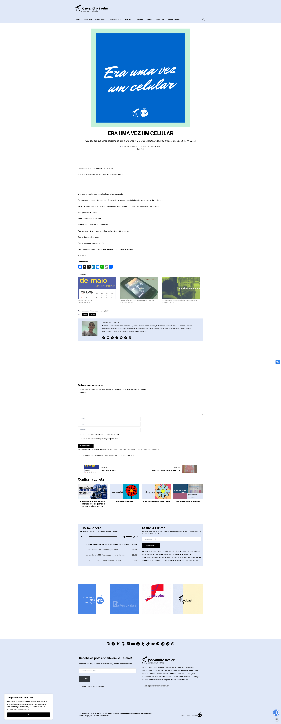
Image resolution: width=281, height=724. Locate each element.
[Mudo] (124, 537)
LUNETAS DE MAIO (85, 300)
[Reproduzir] (81, 537)
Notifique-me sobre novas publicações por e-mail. (99, 439)
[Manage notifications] (277, 719)
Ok (29, 715)
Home (78, 20)
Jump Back (134, 537)
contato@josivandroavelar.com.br (155, 686)
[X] (112, 337)
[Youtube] (125, 337)
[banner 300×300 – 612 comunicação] (93, 599)
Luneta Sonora (174, 20)
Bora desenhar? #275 (124, 501)
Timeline (139, 20)
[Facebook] (108, 337)
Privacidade (114, 20)
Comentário (82, 392)
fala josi (92, 314)
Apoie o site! (160, 20)
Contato (149, 20)
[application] (109, 537)
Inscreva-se (150, 545)
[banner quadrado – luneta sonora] (188, 599)
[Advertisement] (165, 8)
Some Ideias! (100, 20)
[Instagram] (103, 337)
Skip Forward (138, 537)
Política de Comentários (118, 456)
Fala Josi (140, 149)
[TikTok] (130, 337)
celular (85, 314)
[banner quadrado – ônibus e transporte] (156, 599)
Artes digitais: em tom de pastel (156, 501)
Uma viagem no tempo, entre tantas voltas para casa (179, 300)
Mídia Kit (128, 20)
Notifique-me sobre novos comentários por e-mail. (99, 435)
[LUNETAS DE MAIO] (98, 288)
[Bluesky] (121, 337)
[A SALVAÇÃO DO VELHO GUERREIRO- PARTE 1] (140, 288)
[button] (106, 19)
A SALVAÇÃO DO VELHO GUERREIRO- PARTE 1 (137, 300)
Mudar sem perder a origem (188, 501)
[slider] (103, 536)
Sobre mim (88, 20)
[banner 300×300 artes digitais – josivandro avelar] (124, 599)
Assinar (84, 679)
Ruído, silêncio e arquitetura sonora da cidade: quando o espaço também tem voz (92, 503)
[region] (28, 707)
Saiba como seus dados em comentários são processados (136, 449)
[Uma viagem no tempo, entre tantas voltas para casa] (182, 288)
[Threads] (116, 337)
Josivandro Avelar (130, 146)
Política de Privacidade (21, 709)
